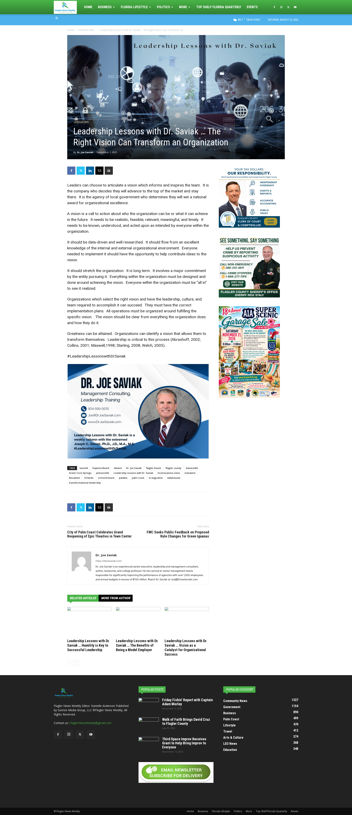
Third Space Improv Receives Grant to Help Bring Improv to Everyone (184, 743)
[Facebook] (274, 7)
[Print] (109, 171)
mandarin (190, 472)
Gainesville (192, 467)
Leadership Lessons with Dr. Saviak (133, 472)
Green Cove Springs (80, 472)
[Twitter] (288, 7)
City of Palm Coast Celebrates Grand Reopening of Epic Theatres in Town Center (99, 534)
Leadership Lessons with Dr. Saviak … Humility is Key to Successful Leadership (88, 645)
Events (252, 7)
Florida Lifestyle (134, 7)
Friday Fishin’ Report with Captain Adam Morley (187, 702)
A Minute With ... (87, 30)
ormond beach (106, 477)
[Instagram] (281, 7)
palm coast (138, 477)
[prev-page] (69, 662)
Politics (163, 7)
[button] (57, 17)
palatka (123, 477)
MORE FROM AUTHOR (115, 598)
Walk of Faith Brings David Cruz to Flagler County (186, 721)
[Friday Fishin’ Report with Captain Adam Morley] (149, 705)
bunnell (84, 467)
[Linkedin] (90, 171)
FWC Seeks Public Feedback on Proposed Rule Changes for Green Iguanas (178, 534)
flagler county (173, 467)
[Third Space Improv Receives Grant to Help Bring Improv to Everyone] (149, 744)
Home (88, 7)
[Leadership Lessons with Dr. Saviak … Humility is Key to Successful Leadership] (89, 622)
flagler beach (153, 467)
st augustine (156, 477)
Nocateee (74, 477)
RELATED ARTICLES (83, 598)
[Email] (99, 171)
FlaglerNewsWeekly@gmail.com (90, 723)
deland (118, 467)
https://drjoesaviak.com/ (109, 560)
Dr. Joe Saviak (85, 152)
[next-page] (76, 662)
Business (105, 7)
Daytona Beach (100, 467)
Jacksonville (102, 472)
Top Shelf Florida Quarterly (218, 7)
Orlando (89, 477)
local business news (169, 472)
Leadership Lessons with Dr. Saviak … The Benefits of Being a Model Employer (137, 645)
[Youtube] (295, 7)
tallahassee (173, 477)
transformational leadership (85, 482)
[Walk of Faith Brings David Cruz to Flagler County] (149, 724)
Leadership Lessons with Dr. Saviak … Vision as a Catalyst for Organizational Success (186, 647)
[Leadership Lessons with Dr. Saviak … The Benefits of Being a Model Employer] (138, 622)
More (183, 7)
